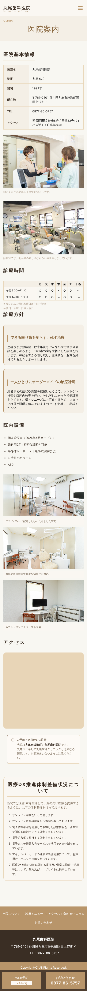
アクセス (54, 913)
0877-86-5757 (42, 111)
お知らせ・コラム (72, 913)
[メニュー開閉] (80, 8)
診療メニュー (34, 913)
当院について (11, 913)
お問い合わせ (43, 922)
